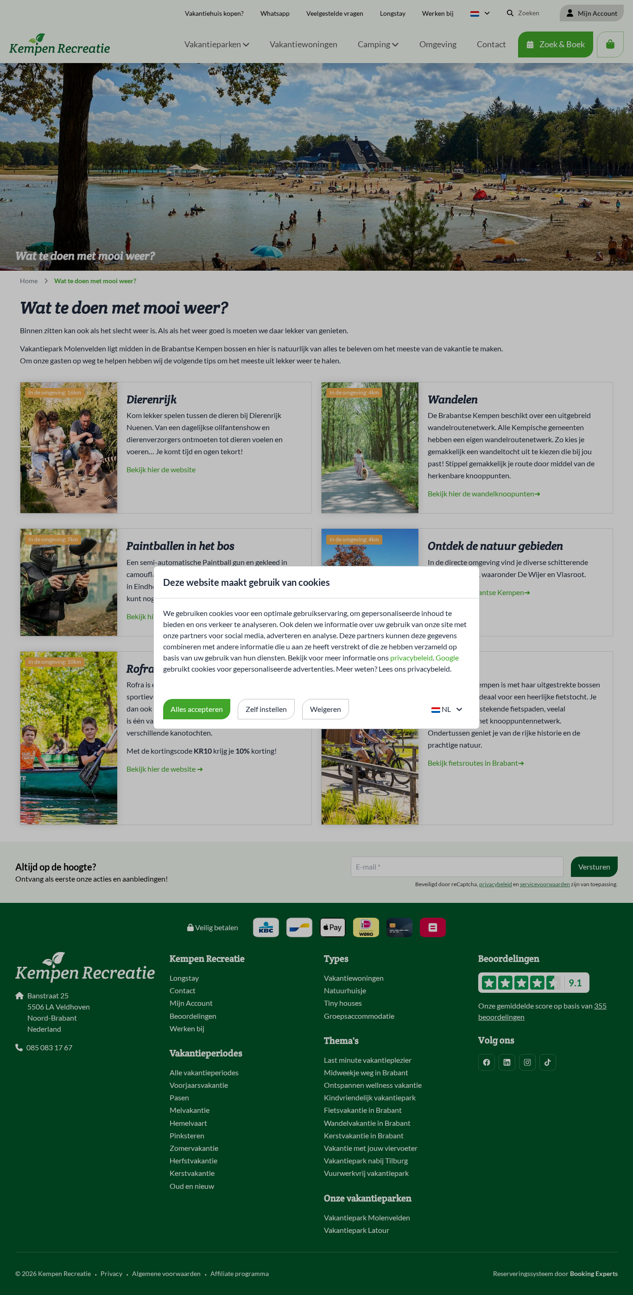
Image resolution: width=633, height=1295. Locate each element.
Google (447, 657)
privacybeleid (411, 657)
